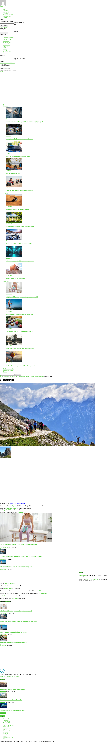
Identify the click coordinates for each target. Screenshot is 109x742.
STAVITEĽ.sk (6, 45)
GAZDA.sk (6, 43)
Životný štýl (5, 13)
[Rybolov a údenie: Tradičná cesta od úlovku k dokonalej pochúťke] (14, 344)
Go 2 (4, 9)
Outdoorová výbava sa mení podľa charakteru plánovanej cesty (19, 314)
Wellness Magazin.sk (8, 51)
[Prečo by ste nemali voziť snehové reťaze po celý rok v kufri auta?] (14, 134)
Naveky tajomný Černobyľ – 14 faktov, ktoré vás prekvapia (12, 689)
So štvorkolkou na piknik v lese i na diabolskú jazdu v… (18, 209)
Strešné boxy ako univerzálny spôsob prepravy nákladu (18, 156)
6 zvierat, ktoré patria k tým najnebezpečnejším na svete (12, 710)
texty (7, 547)
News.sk (5, 49)
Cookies (2, 741)
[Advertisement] (54, 90)
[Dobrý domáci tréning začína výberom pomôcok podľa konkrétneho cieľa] (14, 292)
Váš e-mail (16, 31)
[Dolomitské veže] (47, 445)
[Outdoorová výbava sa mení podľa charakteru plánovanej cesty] (14, 310)
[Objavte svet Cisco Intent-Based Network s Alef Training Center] (14, 256)
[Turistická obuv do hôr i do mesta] (14, 169)
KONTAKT (6, 41)
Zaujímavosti (6, 12)
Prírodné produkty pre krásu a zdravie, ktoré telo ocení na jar (19, 331)
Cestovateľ (5, 10)
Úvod (1, 376)
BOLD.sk (5, 46)
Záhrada (5, 17)
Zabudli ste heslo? (4, 27)
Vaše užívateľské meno (19, 22)
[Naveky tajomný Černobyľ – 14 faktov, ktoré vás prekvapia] (3, 686)
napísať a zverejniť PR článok (17, 503)
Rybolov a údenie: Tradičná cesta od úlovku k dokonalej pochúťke (20, 348)
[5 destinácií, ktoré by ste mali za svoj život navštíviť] (3, 697)
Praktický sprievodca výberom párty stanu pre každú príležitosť (20, 226)
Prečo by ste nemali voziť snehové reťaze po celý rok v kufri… (19, 139)
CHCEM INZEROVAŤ (8, 39)
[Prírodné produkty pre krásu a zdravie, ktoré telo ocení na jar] (14, 327)
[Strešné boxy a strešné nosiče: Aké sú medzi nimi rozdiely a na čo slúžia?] (14, 239)
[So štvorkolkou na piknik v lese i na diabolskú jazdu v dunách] (14, 205)
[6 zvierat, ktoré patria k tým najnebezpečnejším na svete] (3, 708)
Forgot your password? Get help (7, 63)
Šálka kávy (5, 53)
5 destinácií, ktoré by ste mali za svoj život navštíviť (11, 700)
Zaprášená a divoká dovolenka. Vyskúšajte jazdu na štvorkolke (19, 190)
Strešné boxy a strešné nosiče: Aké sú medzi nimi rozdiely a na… (20, 243)
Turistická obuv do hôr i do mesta (13, 173)
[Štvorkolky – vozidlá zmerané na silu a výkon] (14, 274)
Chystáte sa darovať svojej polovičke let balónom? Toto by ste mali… (21, 366)
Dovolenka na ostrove (7, 16)
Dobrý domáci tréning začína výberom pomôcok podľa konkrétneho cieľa (22, 297)
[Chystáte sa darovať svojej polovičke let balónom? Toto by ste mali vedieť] (14, 361)
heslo (15, 24)
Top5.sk (5, 50)
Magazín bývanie (7, 42)
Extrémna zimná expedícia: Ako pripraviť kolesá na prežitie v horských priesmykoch (24, 121)
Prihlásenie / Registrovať (9, 37)
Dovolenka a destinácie (8, 14)
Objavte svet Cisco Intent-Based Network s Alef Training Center (20, 261)
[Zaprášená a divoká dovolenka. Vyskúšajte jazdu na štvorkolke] (14, 186)
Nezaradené (6, 720)
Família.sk (5, 47)
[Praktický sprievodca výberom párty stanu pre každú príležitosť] (14, 222)
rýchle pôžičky (13, 506)
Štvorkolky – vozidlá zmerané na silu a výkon (15, 278)
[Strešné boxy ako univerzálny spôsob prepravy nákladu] (14, 152)
